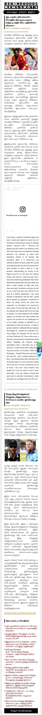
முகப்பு (8, 28)
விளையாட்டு (25, 28)
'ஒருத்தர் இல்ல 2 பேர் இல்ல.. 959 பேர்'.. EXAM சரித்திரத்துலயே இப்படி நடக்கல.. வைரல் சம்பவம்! (21, 636)
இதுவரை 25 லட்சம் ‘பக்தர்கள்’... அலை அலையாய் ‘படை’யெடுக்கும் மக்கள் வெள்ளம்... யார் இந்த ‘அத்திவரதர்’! (21, 644)
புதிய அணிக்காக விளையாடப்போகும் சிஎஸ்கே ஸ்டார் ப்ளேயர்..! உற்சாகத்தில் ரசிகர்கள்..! (21, 628)
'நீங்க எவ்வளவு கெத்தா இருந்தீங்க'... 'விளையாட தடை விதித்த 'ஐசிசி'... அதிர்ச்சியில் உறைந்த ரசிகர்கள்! (20, 703)
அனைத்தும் (12, 12)
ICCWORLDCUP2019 (10, 612)
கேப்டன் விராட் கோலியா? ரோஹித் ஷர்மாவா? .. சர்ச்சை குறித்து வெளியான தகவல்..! (22, 662)
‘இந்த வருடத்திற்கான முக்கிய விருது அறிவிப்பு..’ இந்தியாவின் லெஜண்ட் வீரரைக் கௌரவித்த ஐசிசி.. (20, 685)
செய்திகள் (15, 28)
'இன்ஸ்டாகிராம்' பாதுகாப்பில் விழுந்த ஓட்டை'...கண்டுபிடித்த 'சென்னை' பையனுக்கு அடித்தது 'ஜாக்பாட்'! (21, 677)
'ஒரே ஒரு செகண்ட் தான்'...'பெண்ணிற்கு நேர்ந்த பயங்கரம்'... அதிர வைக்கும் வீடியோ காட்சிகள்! (20, 653)
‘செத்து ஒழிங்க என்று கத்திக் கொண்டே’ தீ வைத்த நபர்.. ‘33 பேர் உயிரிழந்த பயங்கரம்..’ (19, 670)
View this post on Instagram (17, 215)
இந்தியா (32, 12)
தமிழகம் (23, 12)
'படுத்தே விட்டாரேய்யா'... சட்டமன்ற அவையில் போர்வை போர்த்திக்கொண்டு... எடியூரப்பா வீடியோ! (20, 694)
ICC (5, 389)
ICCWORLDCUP (21, 612)
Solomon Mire (23, 383)
